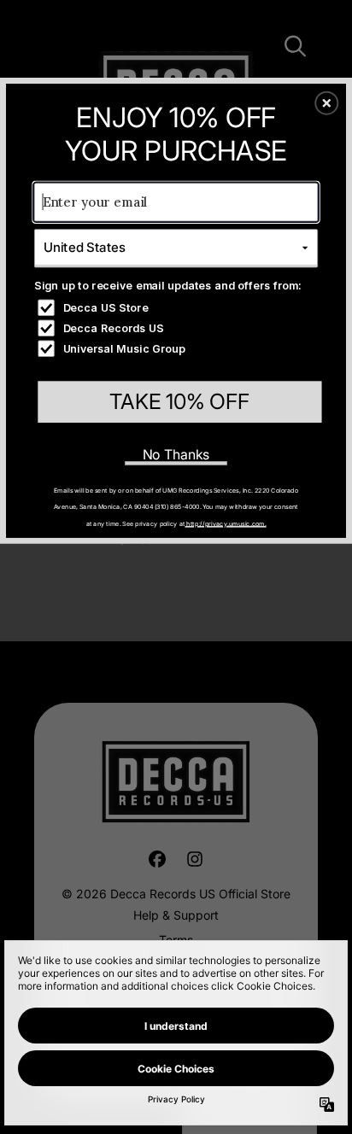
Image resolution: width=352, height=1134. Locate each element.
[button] (326, 102)
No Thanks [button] (176, 454)
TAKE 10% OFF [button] (179, 401)
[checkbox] (178, 307)
